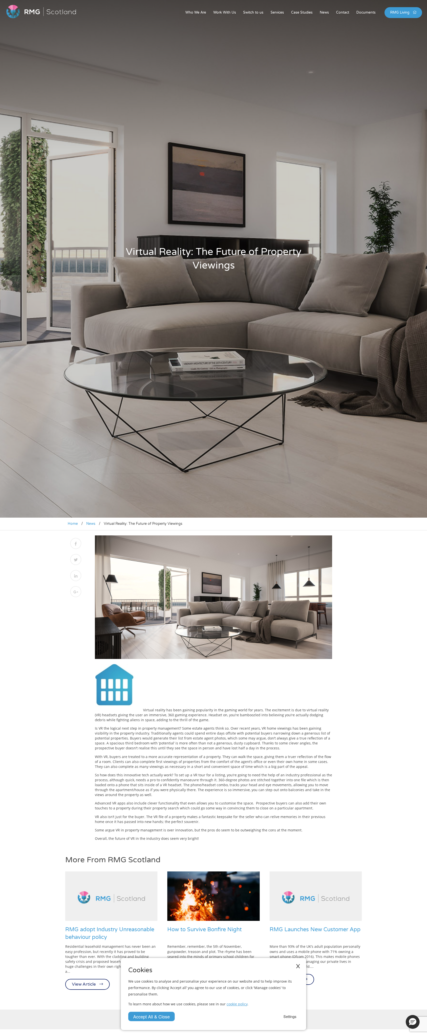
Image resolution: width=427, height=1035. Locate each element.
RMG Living (400, 12)
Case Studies (302, 12)
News (324, 12)
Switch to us (253, 12)
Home (73, 524)
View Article (84, 984)
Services (277, 12)
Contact (342, 12)
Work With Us (224, 12)
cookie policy (237, 1004)
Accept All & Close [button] (151, 1016)
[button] (413, 1022)
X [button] (298, 966)
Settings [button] (289, 1016)
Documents (366, 12)
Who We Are (195, 12)
